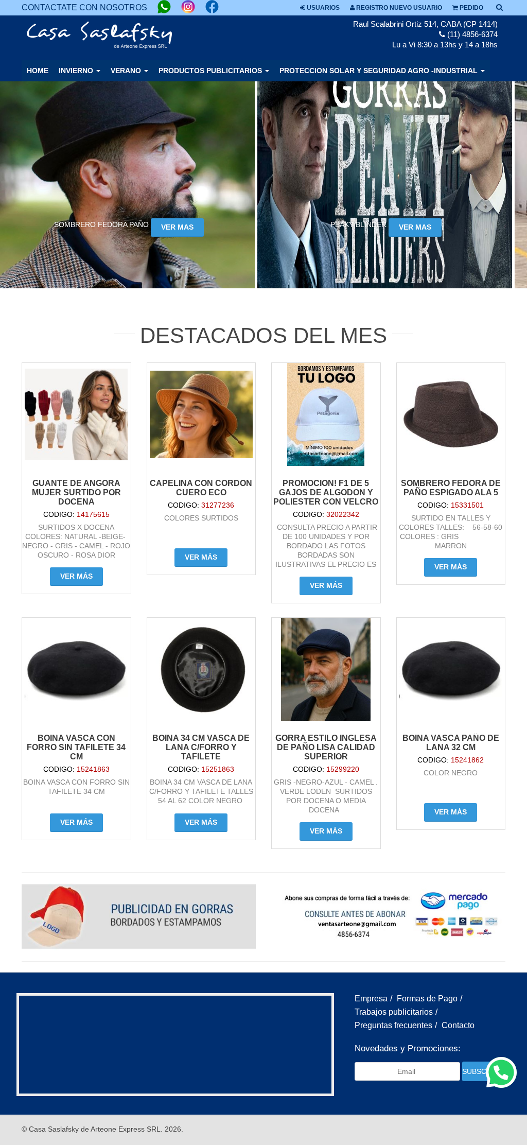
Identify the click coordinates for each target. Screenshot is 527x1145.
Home (37, 70)
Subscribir (481, 1071)
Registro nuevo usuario (398, 7)
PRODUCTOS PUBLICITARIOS (211, 70)
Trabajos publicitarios (394, 1012)
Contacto (458, 1025)
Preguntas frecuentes (393, 1025)
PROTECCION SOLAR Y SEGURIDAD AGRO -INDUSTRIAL (379, 70)
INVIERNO (77, 70)
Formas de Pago (427, 998)
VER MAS (177, 227)
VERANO (127, 70)
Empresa (371, 998)
